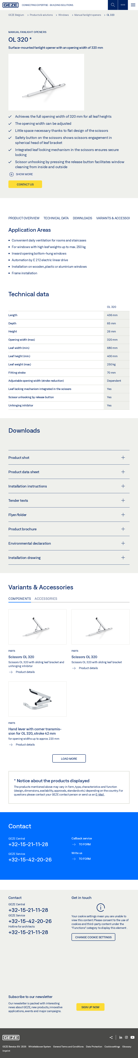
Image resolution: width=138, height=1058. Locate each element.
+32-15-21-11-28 (28, 844)
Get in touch (82, 898)
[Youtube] (132, 1038)
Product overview (23, 218)
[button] (111, 1038)
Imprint (6, 1050)
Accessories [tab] (46, 598)
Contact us (25, 184)
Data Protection (94, 1046)
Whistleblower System (39, 1046)
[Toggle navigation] (133, 5)
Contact (15, 898)
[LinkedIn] (120, 1038)
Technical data (56, 218)
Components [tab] (19, 598)
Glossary (126, 1046)
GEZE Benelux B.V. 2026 (14, 1046)
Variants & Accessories (116, 218)
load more (69, 758)
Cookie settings (112, 1046)
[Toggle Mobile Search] (113, 5)
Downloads (82, 218)
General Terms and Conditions (68, 1046)
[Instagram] (126, 1038)
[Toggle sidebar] (123, 5)
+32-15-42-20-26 (29, 859)
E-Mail (100, 794)
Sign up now (90, 1007)
